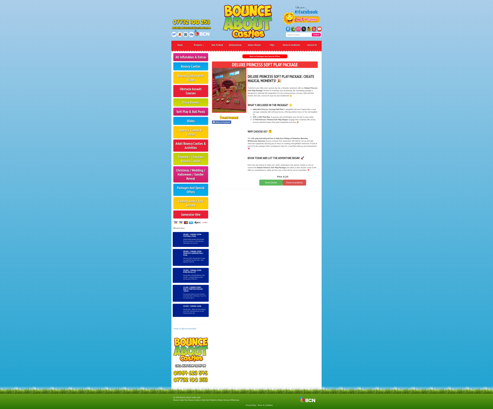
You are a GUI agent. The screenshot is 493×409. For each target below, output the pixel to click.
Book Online (271, 182)
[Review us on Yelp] (314, 29)
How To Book (217, 44)
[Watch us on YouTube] (319, 29)
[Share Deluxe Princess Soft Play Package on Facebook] (229, 122)
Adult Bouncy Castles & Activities (191, 145)
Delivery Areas (235, 44)
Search (316, 35)
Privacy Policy (251, 405)
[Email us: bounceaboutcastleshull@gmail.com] (191, 28)
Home (180, 44)
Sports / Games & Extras (190, 132)
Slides (191, 120)
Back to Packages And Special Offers (265, 56)
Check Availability (294, 182)
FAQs (272, 44)
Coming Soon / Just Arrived (190, 203)
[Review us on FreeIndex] (293, 29)
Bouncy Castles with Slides (191, 77)
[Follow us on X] (303, 29)
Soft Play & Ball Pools (190, 111)
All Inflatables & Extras (191, 57)
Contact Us (312, 44)
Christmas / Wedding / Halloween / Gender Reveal (190, 174)
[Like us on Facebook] (288, 29)
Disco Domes (190, 102)
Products (198, 44)
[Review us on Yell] (309, 29)
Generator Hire (190, 214)
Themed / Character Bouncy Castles (191, 158)
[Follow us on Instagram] (298, 29)
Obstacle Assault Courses (191, 91)
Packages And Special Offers (191, 189)
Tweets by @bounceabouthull (184, 328)
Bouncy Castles (190, 66)
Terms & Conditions (291, 44)
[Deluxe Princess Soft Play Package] (229, 90)
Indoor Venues (254, 44)
